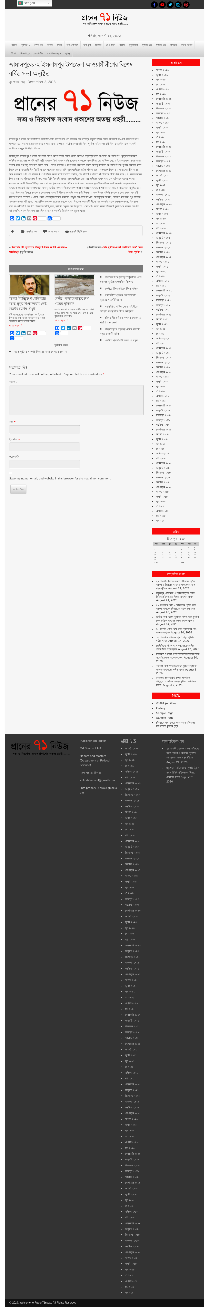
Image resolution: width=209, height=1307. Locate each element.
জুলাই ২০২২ (162, 266)
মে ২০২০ (160, 391)
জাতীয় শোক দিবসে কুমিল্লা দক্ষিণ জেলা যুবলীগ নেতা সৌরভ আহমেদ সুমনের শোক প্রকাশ (177, 618)
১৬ (195, 552)
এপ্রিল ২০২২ (162, 280)
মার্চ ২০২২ (161, 285)
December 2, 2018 (42, 82)
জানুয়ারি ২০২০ (163, 410)
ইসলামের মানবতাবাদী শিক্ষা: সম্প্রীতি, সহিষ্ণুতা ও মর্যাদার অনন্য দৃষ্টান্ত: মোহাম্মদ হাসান (176, 681)
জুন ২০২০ (161, 386)
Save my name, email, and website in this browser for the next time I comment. (60, 478)
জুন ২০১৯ (160, 443)
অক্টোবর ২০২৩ (163, 199)
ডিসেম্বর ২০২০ (163, 357)
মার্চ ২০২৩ (161, 228)
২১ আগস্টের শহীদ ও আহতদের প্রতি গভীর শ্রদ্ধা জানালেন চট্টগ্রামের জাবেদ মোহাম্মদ (176, 606)
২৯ (188, 557)
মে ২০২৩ (160, 223)
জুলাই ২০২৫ (162, 127)
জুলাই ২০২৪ (162, 180)
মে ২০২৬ (160, 84)
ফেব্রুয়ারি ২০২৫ (163, 146)
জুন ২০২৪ (161, 185)
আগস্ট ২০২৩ (162, 209)
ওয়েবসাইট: (14, 456)
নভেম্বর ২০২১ (163, 305)
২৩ (195, 555)
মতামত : (13, 381)
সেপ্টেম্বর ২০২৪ (163, 170)
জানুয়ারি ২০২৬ (163, 103)
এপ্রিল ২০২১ (162, 338)
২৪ (155, 557)
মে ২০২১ (160, 333)
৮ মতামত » (53, 231)
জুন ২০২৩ (161, 218)
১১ (162, 552)
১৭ (155, 555)
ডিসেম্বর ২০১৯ (163, 415)
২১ (181, 555)
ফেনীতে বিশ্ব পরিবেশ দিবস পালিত (121, 288)
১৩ (175, 552)
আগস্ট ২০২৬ (162, 70)
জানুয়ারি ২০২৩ (163, 237)
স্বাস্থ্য (67, 53)
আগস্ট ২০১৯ (162, 434)
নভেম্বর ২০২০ (163, 362)
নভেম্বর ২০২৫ (163, 113)
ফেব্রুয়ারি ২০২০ (163, 405)
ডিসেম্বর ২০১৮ (163, 472)
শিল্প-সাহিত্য (25, 53)
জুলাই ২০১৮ (162, 496)
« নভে (156, 562)
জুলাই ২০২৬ (162, 74)
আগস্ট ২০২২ (162, 261)
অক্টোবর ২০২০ (163, 367)
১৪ (181, 552)
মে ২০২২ (160, 276)
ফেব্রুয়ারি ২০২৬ (163, 98)
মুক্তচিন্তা (133, 45)
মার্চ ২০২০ (161, 400)
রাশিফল (173, 45)
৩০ (195, 557)
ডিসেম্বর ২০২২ (163, 242)
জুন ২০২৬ (161, 79)
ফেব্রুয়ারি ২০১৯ (163, 463)
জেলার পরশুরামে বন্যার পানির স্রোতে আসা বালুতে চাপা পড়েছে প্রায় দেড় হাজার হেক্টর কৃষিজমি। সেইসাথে (74, 313)
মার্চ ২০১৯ (161, 458)
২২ (188, 555)
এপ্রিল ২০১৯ (162, 453)
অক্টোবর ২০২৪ (163, 165)
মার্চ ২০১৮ (161, 515)
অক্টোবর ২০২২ (163, 252)
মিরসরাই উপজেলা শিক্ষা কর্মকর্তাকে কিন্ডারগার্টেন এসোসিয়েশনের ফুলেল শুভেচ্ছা (177, 655)
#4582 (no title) (166, 703)
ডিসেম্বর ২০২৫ (163, 108)
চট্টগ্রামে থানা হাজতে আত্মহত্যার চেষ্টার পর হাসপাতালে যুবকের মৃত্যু (175, 724)
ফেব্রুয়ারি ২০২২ (163, 290)
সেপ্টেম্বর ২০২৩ (163, 204)
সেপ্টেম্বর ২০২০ (163, 372)
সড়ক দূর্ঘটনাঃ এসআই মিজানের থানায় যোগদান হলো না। (41, 351)
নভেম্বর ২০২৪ (163, 161)
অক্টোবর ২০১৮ (163, 482)
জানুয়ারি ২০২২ (163, 295)
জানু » (182, 562)
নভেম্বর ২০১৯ (163, 420)
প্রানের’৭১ (25, 45)
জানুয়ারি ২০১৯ (163, 467)
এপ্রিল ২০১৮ (162, 510)
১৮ (162, 555)
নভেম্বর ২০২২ (163, 247)
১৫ (188, 552)
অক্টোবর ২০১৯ (163, 424)
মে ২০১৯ (160, 448)
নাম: (11, 421)
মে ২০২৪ (160, 189)
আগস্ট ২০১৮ (162, 491)
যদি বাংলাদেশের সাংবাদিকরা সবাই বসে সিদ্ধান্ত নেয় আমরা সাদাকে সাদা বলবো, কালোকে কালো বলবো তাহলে (27, 318)
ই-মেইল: (13, 439)
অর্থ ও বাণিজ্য (72, 45)
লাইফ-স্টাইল (186, 45)
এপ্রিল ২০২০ (162, 395)
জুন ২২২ (160, 520)
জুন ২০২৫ (161, 132)
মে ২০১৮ (160, 506)
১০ (155, 552)
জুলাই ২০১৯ (162, 439)
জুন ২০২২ (161, 271)
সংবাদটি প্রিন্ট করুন (78, 231)
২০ (175, 555)
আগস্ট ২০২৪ (162, 175)
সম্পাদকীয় (38, 53)
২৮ (181, 557)
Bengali (29, 3)
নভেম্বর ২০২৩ (163, 194)
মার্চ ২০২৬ (161, 94)
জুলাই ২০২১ (162, 324)
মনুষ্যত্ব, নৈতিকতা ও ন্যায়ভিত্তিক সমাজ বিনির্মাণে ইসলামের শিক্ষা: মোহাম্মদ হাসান (175, 594)
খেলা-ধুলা (87, 45)
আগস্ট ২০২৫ (162, 122)
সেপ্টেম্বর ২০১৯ (163, 429)
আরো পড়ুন (14, 325)
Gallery (160, 708)
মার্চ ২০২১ (161, 343)
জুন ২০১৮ (160, 501)
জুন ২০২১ (160, 328)
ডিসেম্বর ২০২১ (163, 300)
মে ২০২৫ (160, 137)
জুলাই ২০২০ (162, 381)
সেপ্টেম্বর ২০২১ (163, 314)
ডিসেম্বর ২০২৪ (163, 156)
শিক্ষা (13, 53)
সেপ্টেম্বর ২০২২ (163, 257)
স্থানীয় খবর (147, 45)
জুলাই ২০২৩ (162, 213)
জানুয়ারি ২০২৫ (163, 151)
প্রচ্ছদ (14, 45)
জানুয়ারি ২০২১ (163, 352)
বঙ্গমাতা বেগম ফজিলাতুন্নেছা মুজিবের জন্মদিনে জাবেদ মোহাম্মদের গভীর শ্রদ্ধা (176, 667)
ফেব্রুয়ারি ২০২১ (163, 348)
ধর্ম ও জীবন (110, 45)
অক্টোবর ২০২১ (163, 309)
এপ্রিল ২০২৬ (162, 89)
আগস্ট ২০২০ (162, 376)
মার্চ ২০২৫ (161, 142)
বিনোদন (98, 45)
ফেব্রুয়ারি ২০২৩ (163, 233)
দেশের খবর (38, 45)
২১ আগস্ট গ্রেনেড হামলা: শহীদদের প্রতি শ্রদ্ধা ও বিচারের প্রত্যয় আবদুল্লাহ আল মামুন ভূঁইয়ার (175, 585)
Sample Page (164, 713)
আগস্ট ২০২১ (162, 319)
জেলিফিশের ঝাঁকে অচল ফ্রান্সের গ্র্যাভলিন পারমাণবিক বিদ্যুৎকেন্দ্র (175, 647)
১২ (169, 552)
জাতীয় (50, 45)
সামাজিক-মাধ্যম (54, 53)
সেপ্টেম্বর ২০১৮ (163, 487)
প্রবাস (122, 45)
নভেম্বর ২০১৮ (163, 477)
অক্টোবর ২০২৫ (163, 118)
